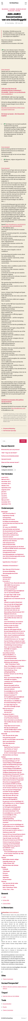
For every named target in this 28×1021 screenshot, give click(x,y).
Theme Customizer (8, 979)
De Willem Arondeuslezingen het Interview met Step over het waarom (13, 523)
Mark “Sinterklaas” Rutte (12, 664)
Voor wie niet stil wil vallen (10, 735)
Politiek (17, 10)
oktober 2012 (5, 485)
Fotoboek (5, 869)
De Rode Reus (14, 3)
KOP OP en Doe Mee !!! (9, 513)
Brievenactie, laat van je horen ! (10, 449)
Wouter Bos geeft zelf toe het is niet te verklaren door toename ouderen (11, 534)
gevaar (24, 414)
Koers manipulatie (11, 417)
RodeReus (11, 23)
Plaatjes (3, 867)
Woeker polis (23, 420)
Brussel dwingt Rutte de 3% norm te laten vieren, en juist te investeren (14, 631)
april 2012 (4, 498)
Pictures (5, 873)
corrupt (17, 414)
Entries (6, 900)
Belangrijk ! (5, 9)
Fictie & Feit (11, 10)
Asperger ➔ (6, 745)
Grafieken (6, 875)
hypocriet (21, 415)
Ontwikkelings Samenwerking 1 (13, 645)
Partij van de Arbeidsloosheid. (10, 456)
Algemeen (6, 877)
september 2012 (6, 487)
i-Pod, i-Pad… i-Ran (8, 889)
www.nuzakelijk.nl (7, 94)
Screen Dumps (7, 879)
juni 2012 (4, 493)
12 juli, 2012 (20, 23)
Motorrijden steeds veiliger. (11, 859)
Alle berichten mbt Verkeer (10, 865)
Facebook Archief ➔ (8, 714)
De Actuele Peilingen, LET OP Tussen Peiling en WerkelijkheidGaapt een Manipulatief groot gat (12, 762)
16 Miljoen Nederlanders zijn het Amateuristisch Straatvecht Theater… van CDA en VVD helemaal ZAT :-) (14, 774)
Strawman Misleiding (9, 571)
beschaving (12, 414)
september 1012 (6, 504)
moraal (18, 417)
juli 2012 (3, 491)
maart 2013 (4, 477)
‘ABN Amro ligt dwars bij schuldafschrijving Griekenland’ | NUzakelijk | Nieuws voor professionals (13, 90)
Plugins (5, 1007)
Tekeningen (6, 871)
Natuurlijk (4, 733)
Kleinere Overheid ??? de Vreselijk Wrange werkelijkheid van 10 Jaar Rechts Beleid (14, 590)
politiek (16, 418)
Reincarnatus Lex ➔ (8, 708)
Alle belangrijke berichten (10, 573)
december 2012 (6, 481)
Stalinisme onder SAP (9, 832)
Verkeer (3, 857)
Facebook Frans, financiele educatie (14, 583)
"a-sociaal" (5, 414)
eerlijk (20, 414)
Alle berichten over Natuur (10, 755)
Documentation (7, 1004)
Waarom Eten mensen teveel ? (10, 462)
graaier (5, 415)
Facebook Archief (21, 9)
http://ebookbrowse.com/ (18, 408)
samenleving (6, 420)
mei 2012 (4, 496)
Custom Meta (6, 903)
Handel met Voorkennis (12, 415)
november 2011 (5, 502)
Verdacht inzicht (6, 459)
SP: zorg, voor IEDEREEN (10, 527)
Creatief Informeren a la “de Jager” (14, 639)
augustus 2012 (5, 489)
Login (4, 897)
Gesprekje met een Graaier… (12, 725)
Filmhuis (3, 881)
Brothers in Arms (9, 651)
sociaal (11, 420)
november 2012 (6, 483)
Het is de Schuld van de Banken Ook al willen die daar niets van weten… (13, 617)
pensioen (12, 418)
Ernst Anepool (5, 69)
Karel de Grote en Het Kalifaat (11, 996)
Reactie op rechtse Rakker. (12, 731)
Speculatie (16, 420)
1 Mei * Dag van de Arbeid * (9, 452)
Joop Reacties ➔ (7, 849)
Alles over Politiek (8, 855)
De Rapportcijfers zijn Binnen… (12, 759)
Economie (12, 9)
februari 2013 (5, 479)
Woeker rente (6, 421)
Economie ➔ (6, 581)
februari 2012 (5, 500)
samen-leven (22, 418)
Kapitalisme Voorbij (8, 515)
